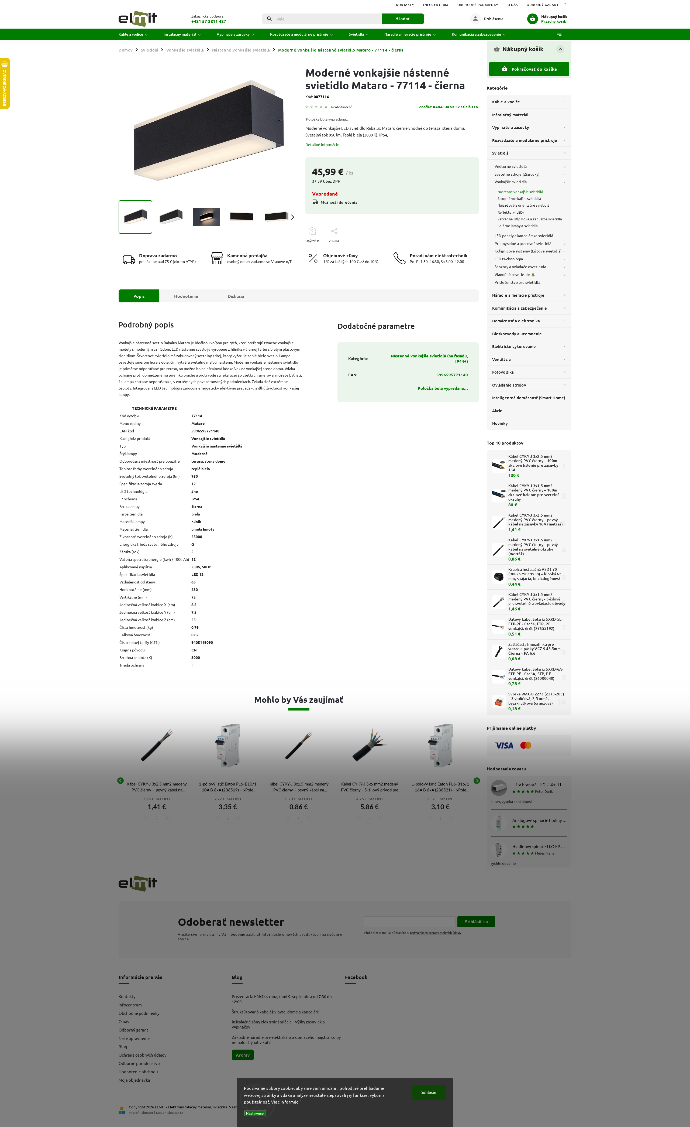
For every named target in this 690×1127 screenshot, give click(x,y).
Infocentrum (435, 4)
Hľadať (402, 18)
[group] (156, 780)
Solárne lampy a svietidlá (518, 225)
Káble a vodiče (506, 101)
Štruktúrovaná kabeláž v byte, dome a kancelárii (275, 1011)
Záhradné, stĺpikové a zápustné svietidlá (530, 219)
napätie (145, 566)
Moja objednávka (134, 1079)
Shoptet (147, 1112)
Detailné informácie (322, 144)
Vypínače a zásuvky (510, 127)
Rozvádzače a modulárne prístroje (524, 140)
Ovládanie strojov (509, 385)
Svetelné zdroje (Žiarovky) (517, 174)
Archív (243, 1055)
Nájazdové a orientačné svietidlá (524, 205)
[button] (156, 810)
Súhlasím (429, 1092)
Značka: (449, 106)
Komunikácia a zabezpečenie (519, 308)
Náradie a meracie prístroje (518, 295)
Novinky (500, 423)
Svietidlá (500, 153)
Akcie (497, 410)
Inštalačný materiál (510, 114)
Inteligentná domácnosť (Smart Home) (528, 397)
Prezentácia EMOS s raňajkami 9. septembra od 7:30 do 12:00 (282, 999)
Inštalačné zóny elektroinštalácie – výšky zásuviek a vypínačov (278, 1024)
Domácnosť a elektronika (516, 320)
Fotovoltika (503, 372)
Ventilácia (501, 359)
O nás (513, 4)
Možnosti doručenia (339, 202)
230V (195, 566)
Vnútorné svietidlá (511, 166)
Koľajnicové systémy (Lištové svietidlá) (528, 250)
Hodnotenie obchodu (138, 1071)
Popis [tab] (138, 296)
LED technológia (509, 258)
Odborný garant (542, 4)
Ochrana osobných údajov (143, 1054)
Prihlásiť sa (476, 921)
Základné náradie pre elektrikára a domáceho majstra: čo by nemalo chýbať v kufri (286, 1039)
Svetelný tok (316, 134)
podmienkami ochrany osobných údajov (435, 932)
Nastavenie (255, 1113)
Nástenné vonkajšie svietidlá (520, 191)
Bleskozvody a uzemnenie (517, 333)
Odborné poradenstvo (139, 1063)
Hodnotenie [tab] (186, 296)
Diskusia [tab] (236, 296)
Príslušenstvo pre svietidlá (517, 282)
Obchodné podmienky (477, 4)
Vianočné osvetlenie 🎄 (515, 274)
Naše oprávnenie (134, 1038)
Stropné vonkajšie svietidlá (519, 198)
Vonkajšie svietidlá (511, 181)
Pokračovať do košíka (534, 69)
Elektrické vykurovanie (514, 346)
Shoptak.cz (175, 1112)
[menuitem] (137, 34)
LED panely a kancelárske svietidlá (524, 235)
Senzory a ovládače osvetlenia (520, 266)
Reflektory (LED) (511, 212)
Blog (123, 1046)
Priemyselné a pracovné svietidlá (523, 243)
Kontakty (405, 4)
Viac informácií (286, 1101)
